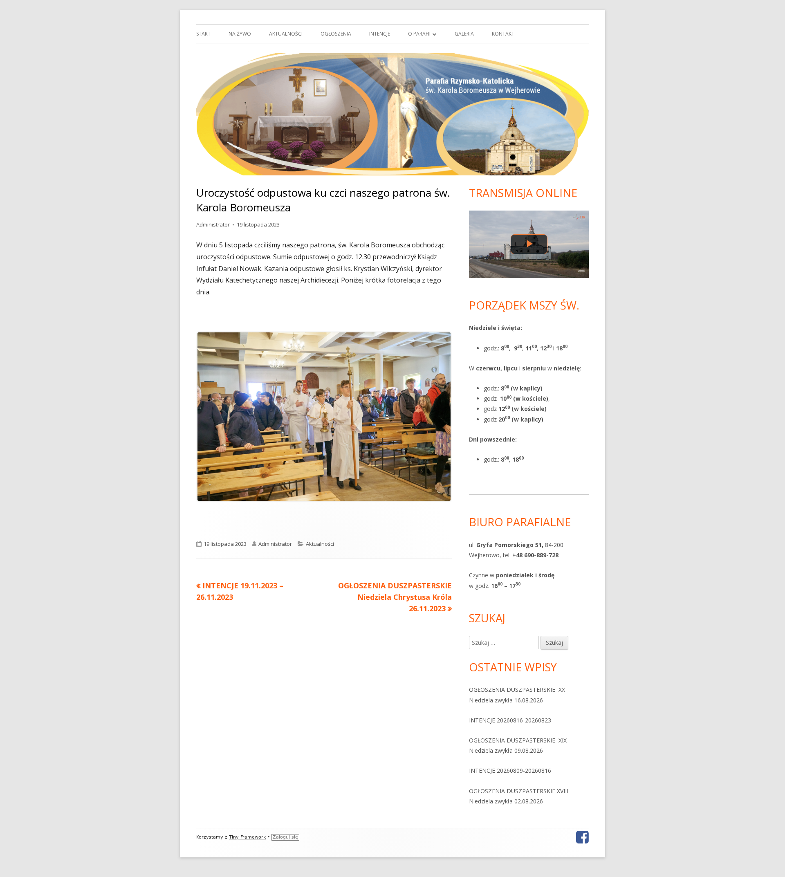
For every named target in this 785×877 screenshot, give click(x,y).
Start (203, 33)
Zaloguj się (285, 837)
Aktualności (286, 33)
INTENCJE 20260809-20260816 (510, 770)
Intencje (379, 33)
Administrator (213, 224)
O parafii (419, 33)
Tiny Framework (247, 837)
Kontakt (503, 33)
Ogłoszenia (336, 33)
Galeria (464, 33)
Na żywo (240, 33)
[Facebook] (582, 837)
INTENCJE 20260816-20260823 (510, 720)
